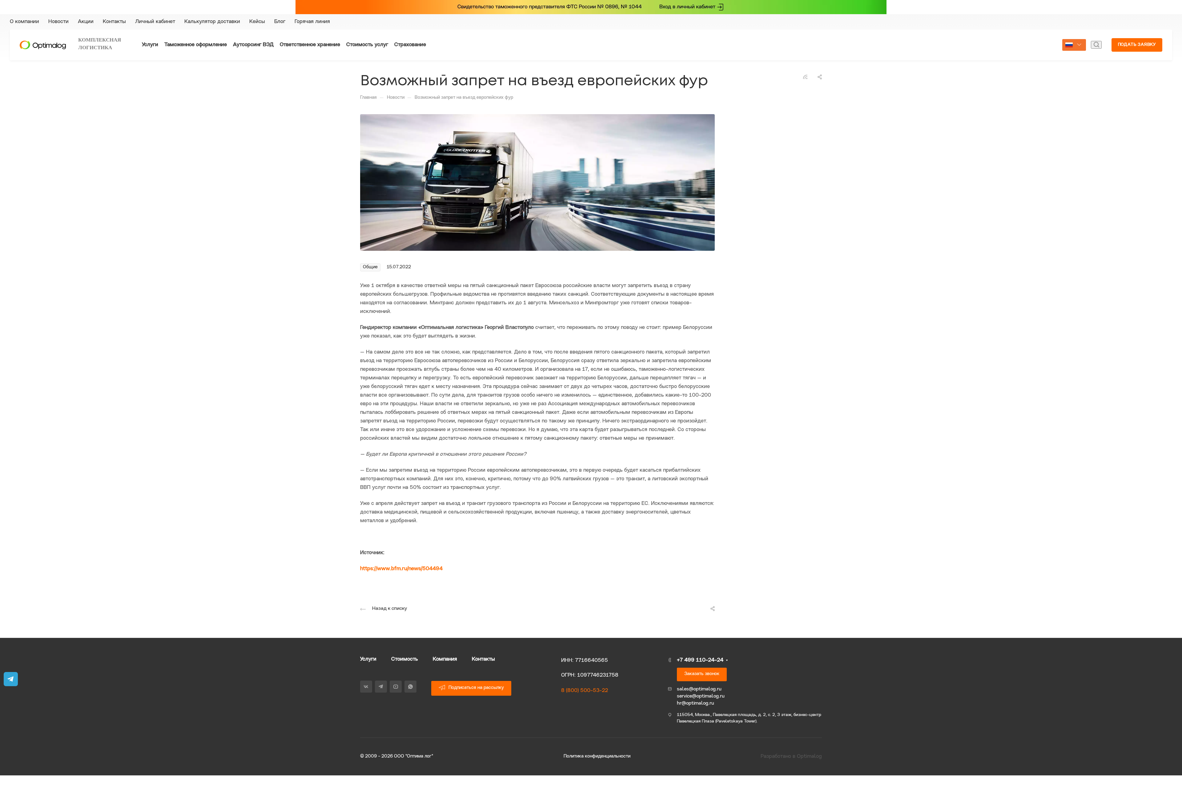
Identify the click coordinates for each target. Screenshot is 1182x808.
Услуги (368, 697)
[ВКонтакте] (810, 60)
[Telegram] (821, 60)
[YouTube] (832, 60)
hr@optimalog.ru (695, 741)
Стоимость (404, 697)
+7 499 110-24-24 (1010, 59)
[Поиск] (1096, 83)
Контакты (483, 697)
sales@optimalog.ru (699, 727)
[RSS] (805, 115)
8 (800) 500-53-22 (584, 728)
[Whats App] (843, 60)
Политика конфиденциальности (597, 794)
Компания (445, 697)
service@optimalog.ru (701, 734)
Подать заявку (1137, 83)
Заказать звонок (701, 712)
